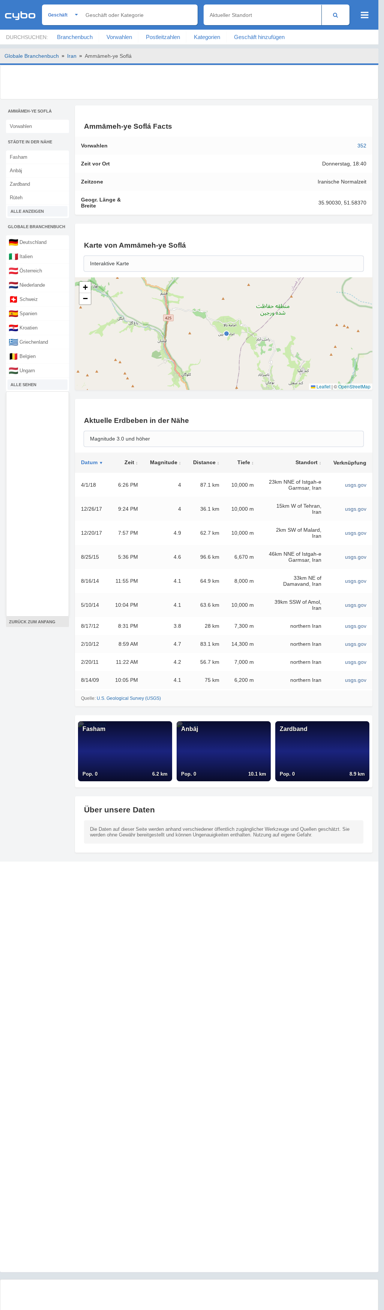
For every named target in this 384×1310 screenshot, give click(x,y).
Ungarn (22, 370)
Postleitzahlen (163, 37)
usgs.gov (355, 485)
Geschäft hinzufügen (259, 37)
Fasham (18, 157)
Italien (21, 256)
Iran (71, 56)
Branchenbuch (75, 37)
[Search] (335, 15)
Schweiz (23, 299)
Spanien (23, 313)
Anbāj (16, 170)
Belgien (22, 356)
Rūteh (16, 197)
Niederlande (27, 285)
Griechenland (28, 342)
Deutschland (27, 242)
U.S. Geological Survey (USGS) (129, 698)
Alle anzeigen (27, 211)
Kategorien (207, 37)
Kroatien (23, 327)
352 (361, 146)
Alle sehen (23, 384)
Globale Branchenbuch (31, 56)
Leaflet (322, 386)
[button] (85, 287)
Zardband (20, 184)
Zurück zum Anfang (32, 622)
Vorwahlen (119, 37)
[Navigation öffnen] (365, 15)
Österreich (25, 270)
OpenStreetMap (354, 386)
